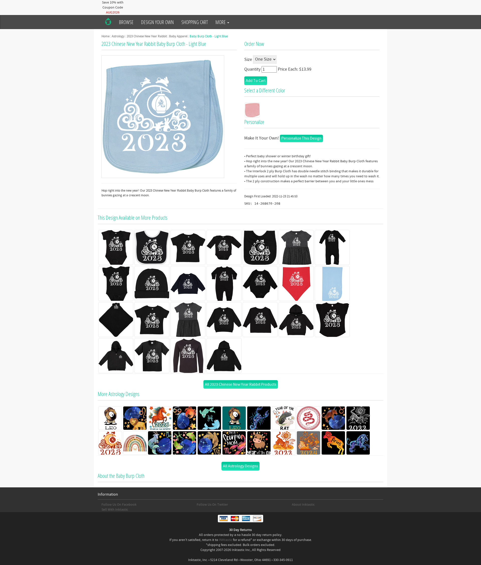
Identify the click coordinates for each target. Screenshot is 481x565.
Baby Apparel (178, 36)
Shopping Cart (194, 22)
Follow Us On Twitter (212, 504)
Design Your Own (157, 22)
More (221, 22)
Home (105, 36)
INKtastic (225, 540)
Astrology (118, 36)
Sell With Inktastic (114, 509)
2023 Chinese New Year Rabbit (147, 36)
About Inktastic (303, 504)
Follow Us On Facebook (119, 504)
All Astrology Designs (240, 466)
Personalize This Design (301, 138)
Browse (126, 22)
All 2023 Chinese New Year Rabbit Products (240, 384)
